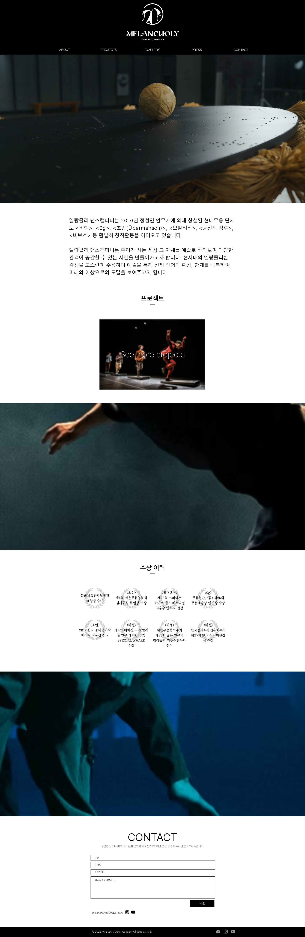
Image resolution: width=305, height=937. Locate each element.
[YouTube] (232, 931)
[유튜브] (133, 912)
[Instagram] (225, 931)
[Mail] (218, 931)
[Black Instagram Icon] (127, 912)
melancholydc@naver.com (107, 913)
